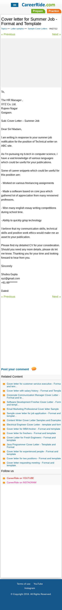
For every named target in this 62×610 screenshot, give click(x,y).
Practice (54, 11)
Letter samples (17, 29)
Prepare (38, 11)
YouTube (38, 583)
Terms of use (23, 583)
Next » (56, 34)
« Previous (8, 34)
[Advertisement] (31, 62)
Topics (4, 29)
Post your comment (15, 369)
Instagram (29, 588)
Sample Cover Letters (37, 29)
